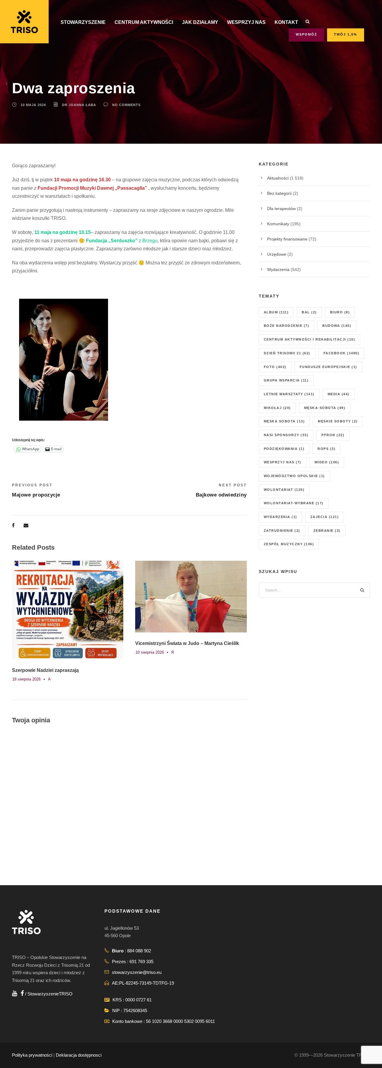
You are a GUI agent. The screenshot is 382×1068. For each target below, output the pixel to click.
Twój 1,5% (345, 34)
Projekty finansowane (287, 239)
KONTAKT (286, 22)
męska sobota (284, 421)
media (338, 394)
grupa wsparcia (286, 380)
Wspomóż (306, 34)
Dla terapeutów (281, 208)
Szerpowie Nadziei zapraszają (45, 670)
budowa (336, 325)
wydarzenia (280, 517)
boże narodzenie (286, 325)
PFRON (332, 435)
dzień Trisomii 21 (287, 353)
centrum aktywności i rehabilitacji (309, 339)
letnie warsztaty (289, 394)
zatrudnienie (282, 530)
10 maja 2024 (33, 105)
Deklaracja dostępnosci (78, 1055)
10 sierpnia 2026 (149, 652)
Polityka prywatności (32, 1055)
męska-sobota (325, 408)
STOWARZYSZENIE (83, 22)
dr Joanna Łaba (79, 105)
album (276, 312)
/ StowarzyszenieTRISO (48, 993)
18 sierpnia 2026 (26, 679)
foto (275, 367)
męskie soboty (338, 421)
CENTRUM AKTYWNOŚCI (144, 22)
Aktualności (278, 178)
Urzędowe (276, 254)
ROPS (326, 449)
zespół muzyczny (289, 544)
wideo (327, 462)
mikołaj (277, 408)
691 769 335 (141, 961)
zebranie (327, 530)
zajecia (324, 517)
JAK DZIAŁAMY (200, 22)
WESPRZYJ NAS (246, 22)
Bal (309, 312)
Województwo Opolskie (294, 476)
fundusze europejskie (328, 367)
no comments (126, 105)
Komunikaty (278, 223)
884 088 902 (139, 950)
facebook (342, 353)
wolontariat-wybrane (294, 503)
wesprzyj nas (282, 462)
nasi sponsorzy (286, 435)
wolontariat (284, 489)
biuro (340, 312)
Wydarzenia (278, 269)
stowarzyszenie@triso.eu (136, 972)
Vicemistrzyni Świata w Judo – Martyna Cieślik (187, 643)
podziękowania (284, 449)
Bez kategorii (279, 193)
